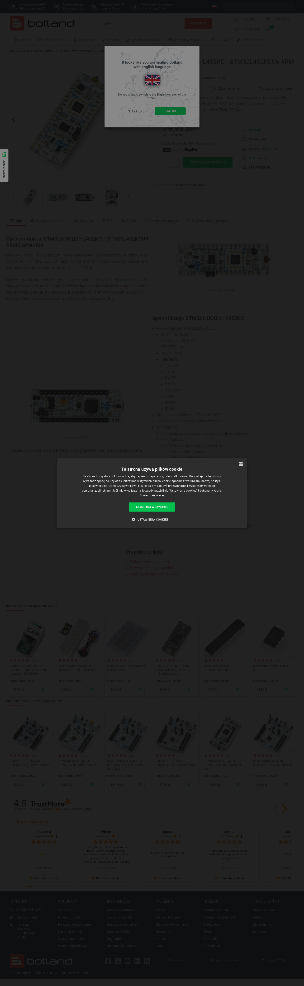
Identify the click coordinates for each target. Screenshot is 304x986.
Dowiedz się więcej (151, 495)
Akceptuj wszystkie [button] (152, 507)
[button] (152, 519)
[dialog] (152, 493)
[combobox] (241, 464)
